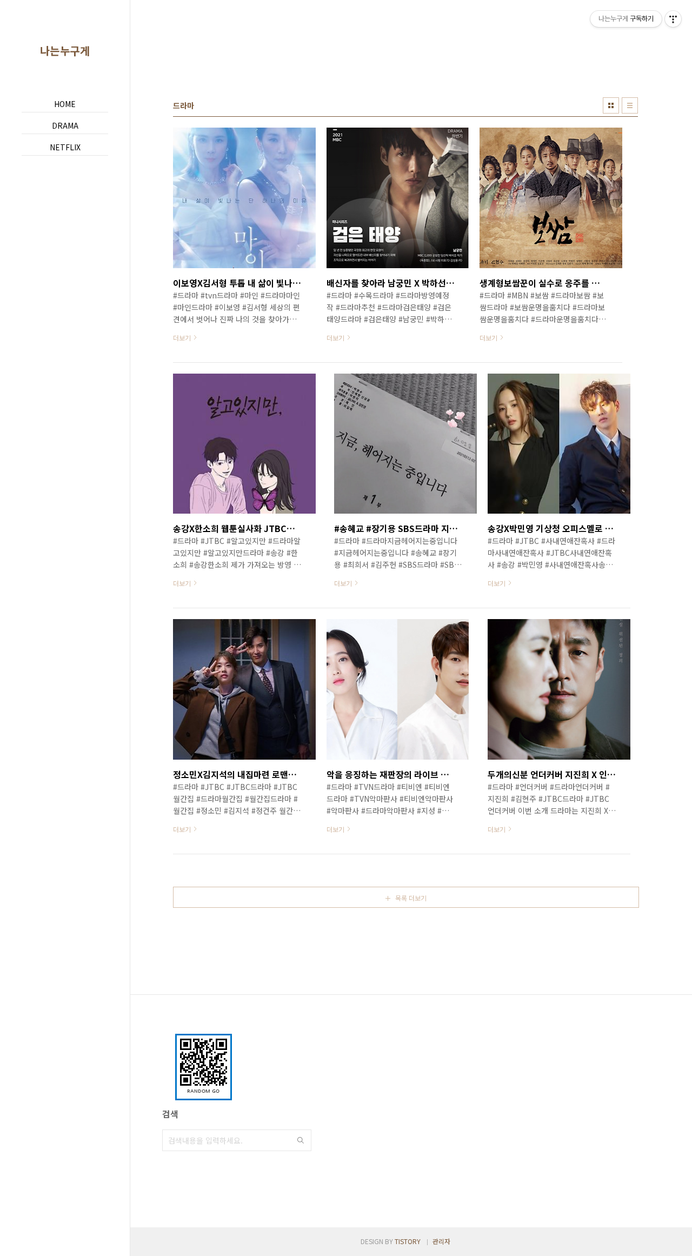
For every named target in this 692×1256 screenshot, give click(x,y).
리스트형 (630, 105)
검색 (300, 1140)
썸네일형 (611, 105)
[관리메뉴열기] (673, 19)
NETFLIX (65, 147)
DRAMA (65, 125)
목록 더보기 (411, 897)
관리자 (441, 1241)
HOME (65, 103)
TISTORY (408, 1241)
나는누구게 (65, 50)
